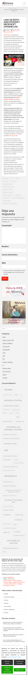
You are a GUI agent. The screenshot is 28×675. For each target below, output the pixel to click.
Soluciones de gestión (9, 597)
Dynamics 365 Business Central (13, 428)
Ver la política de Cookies (14, 657)
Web (4, 263)
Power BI (18, 520)
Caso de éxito (6, 181)
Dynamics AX (13, 181)
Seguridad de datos (18, 535)
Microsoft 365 (8, 482)
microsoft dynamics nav (13, 501)
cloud (11, 413)
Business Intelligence (7, 343)
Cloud (4, 352)
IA (3, 365)
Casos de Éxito (7, 606)
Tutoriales (5, 377)
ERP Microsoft (7, 460)
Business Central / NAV (8, 340)
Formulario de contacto (9, 585)
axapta (17, 178)
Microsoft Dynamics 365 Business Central (13, 491)
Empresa (6, 612)
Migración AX (18, 195)
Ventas (4, 551)
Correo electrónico (10, 255)
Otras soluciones (7, 371)
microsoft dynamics (9, 486)
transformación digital (10, 548)
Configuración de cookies (19, 662)
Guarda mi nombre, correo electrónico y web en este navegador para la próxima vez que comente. (14, 272)
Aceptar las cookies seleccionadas (7, 669)
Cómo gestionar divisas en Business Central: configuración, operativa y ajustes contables (13, 629)
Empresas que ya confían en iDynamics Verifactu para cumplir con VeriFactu (13, 623)
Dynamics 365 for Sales (10, 434)
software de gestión (13, 542)
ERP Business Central (10, 456)
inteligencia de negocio (9, 470)
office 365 (19, 515)
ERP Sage (16, 459)
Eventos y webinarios (8, 362)
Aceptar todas (19, 669)
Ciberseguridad (6, 349)
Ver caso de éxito (13, 135)
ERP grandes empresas (7, 184)
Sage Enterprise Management (9, 528)
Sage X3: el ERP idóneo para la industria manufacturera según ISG (13, 635)
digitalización (7, 421)
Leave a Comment (9, 32)
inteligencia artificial (10, 466)
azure (16, 395)
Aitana (4, 337)
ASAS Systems (7, 35)
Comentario (7, 226)
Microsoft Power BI (8, 506)
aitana (8, 390)
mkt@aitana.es (10, 577)
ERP (4, 359)
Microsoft (10, 476)
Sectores (6, 600)
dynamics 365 (20, 421)
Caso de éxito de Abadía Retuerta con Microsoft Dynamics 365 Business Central (14, 641)
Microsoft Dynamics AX (8, 195)
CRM (4, 356)
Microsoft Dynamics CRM (9, 495)
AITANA (6, 594)
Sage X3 (5, 374)
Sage (15, 524)
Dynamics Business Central (11, 438)
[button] (24, 4)
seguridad (17, 531)
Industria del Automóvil (8, 192)
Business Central (13, 401)
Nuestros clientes (7, 368)
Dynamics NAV (10, 444)
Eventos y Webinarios (9, 609)
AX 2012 (12, 178)
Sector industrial (6, 200)
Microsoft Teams (8, 510)
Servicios (6, 603)
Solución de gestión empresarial (10, 203)
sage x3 (6, 532)
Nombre (5, 246)
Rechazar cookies (7, 662)
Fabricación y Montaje (7, 189)
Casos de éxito (16, 30)
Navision (7, 515)
